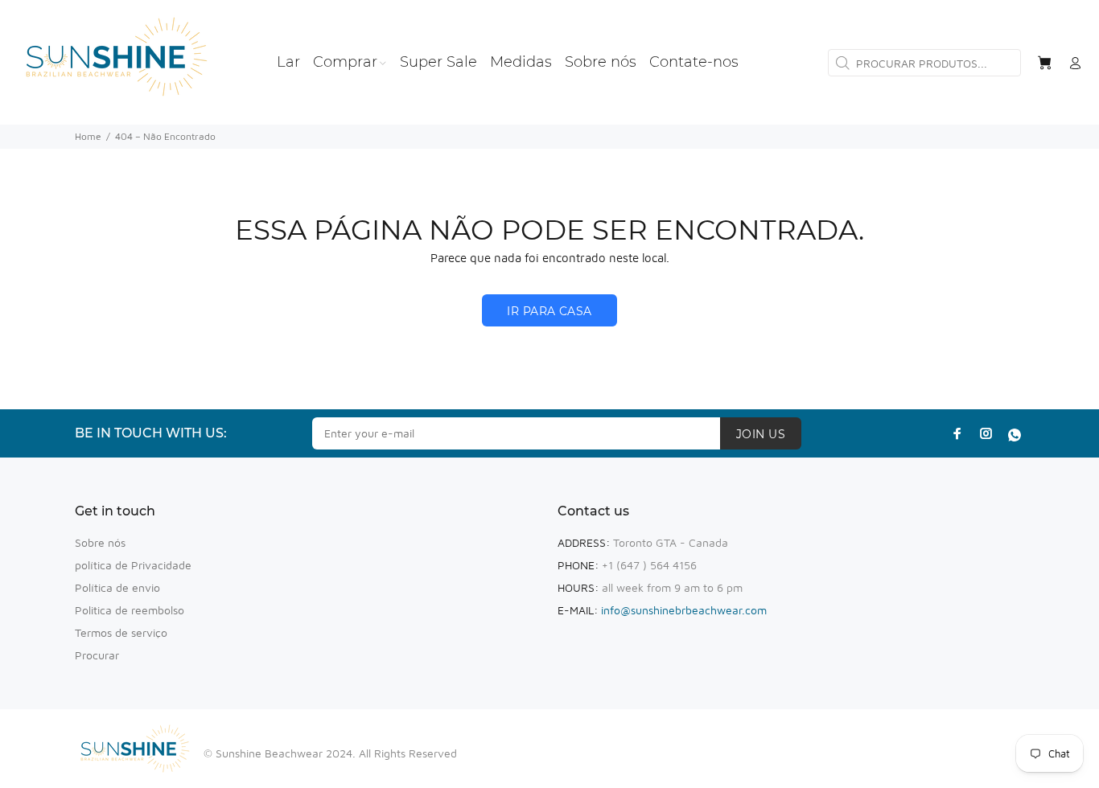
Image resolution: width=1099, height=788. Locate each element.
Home (88, 136)
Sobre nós (100, 542)
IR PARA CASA (549, 311)
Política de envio (117, 587)
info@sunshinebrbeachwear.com (684, 610)
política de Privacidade (133, 565)
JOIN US (760, 434)
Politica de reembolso (129, 610)
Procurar (97, 655)
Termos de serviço (121, 632)
